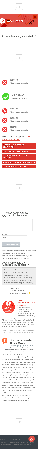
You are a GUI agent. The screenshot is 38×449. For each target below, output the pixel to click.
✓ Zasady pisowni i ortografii (19, 162)
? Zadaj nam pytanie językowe (14, 146)
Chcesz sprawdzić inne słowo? (23, 341)
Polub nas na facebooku (17, 166)
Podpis (4, 234)
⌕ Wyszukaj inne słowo (15, 151)
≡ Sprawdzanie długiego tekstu (16, 157)
